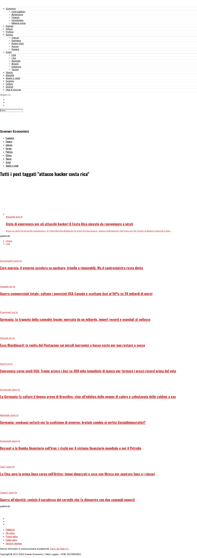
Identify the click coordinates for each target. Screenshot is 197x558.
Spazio (9, 72)
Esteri (9, 52)
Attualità (10, 75)
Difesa (9, 29)
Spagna (15, 49)
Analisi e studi (13, 78)
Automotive (17, 14)
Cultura (9, 84)
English (9, 87)
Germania (16, 40)
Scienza (10, 81)
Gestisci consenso (14, 543)
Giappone (16, 66)
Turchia (15, 69)
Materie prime (19, 23)
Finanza (15, 17)
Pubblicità (10, 529)
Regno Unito (18, 43)
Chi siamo (10, 533)
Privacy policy (12, 536)
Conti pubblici (18, 11)
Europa (9, 34)
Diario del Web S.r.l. (59, 548)
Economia (11, 8)
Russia (15, 46)
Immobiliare (18, 20)
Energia (9, 26)
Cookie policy (11, 540)
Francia (15, 37)
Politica (9, 32)
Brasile (15, 63)
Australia (16, 61)
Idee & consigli (13, 89)
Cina (14, 58)
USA (14, 55)
